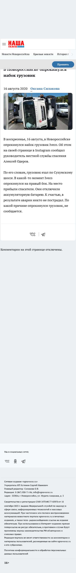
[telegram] (44, 234)
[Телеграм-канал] (23, 461)
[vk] (33, 234)
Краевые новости (43, 54)
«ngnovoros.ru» (30, 481)
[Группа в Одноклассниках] (15, 461)
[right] (72, 54)
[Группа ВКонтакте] (7, 461)
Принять (63, 64)
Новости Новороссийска (16, 54)
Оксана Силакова (45, 88)
